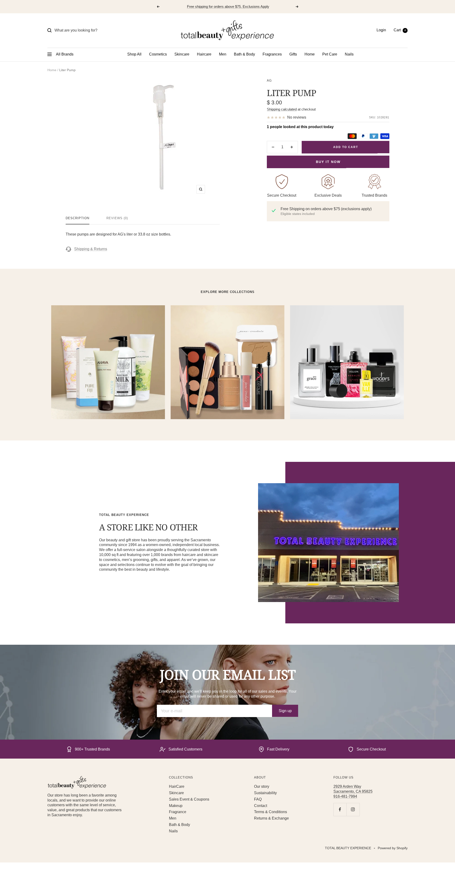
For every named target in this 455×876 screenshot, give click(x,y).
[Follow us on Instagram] (352, 809)
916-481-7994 (345, 796)
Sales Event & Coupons (189, 799)
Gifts (293, 54)
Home (310, 54)
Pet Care (329, 54)
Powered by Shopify (393, 848)
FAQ (258, 799)
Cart (400, 30)
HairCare (176, 786)
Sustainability (265, 793)
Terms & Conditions (270, 812)
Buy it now (328, 162)
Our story (261, 786)
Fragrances (272, 54)
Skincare (181, 54)
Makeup (175, 806)
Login (381, 30)
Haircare (204, 54)
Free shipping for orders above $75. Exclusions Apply (228, 7)
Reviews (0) (117, 218)
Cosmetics (158, 54)
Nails (349, 54)
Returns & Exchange (271, 818)
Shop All (134, 54)
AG (269, 80)
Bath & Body (244, 54)
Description (77, 218)
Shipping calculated (282, 109)
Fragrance (177, 812)
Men (222, 54)
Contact (260, 806)
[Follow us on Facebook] (339, 809)
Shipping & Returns (90, 249)
